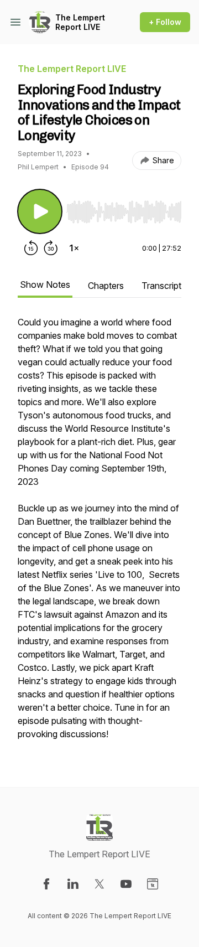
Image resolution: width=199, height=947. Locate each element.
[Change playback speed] (74, 248)
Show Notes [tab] (45, 284)
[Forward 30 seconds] (51, 248)
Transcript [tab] (161, 285)
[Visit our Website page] (152, 883)
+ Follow (165, 22)
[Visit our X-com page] (99, 883)
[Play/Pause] (40, 211)
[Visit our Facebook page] (46, 883)
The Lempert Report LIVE (80, 22)
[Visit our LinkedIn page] (72, 883)
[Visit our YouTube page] (126, 883)
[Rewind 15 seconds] (31, 248)
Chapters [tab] (106, 285)
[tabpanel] (99, 533)
